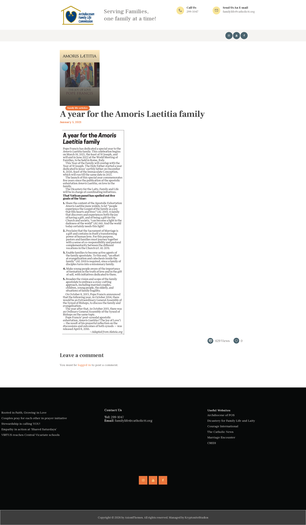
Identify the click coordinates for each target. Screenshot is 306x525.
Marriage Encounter (221, 437)
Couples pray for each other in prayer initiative (34, 418)
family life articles (77, 108)
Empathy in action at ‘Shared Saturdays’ (29, 429)
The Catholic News (220, 432)
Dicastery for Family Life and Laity (231, 420)
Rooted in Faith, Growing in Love (24, 412)
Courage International (222, 426)
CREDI (211, 443)
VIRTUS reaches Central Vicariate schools (30, 435)
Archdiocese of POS (221, 415)
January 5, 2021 (70, 122)
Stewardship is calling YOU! (20, 424)
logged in (84, 365)
